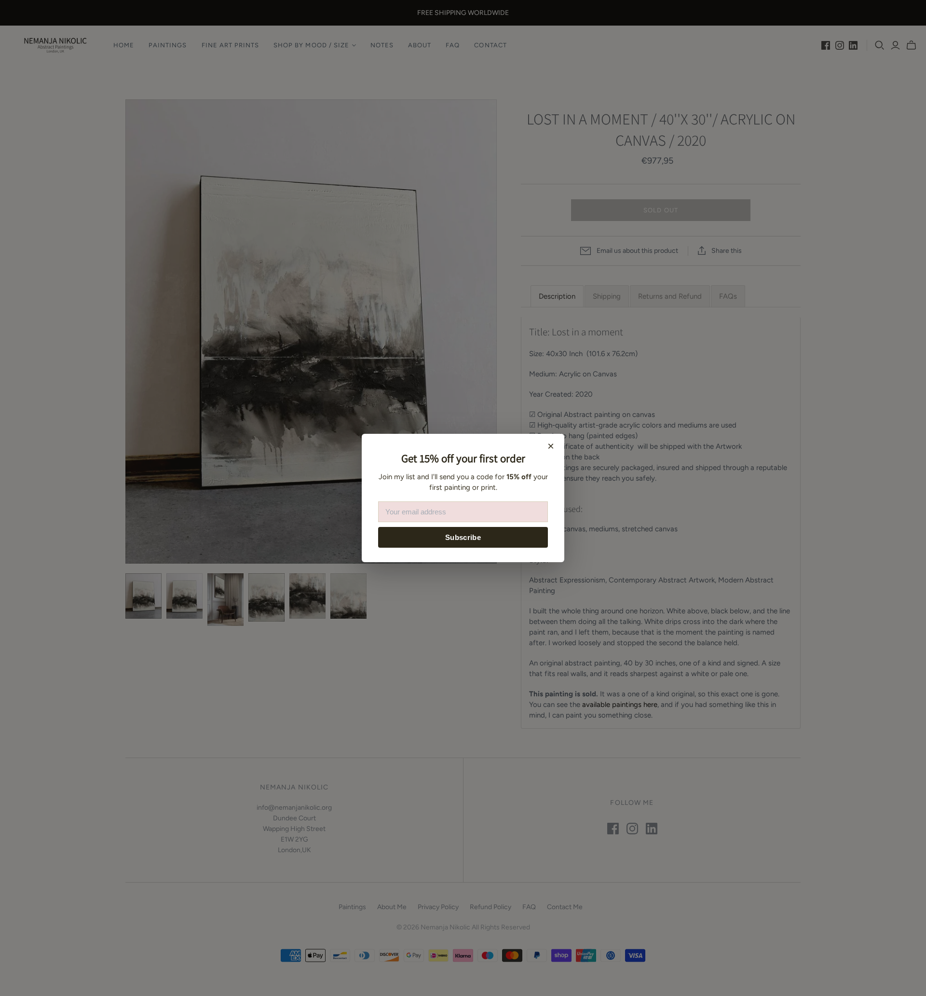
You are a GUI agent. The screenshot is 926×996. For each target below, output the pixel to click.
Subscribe (463, 537)
